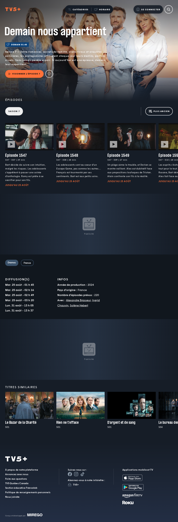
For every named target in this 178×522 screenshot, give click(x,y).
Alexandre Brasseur (78, 300)
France (27, 262)
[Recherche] (168, 9)
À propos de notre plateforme (21, 469)
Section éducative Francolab (21, 487)
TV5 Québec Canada (16, 483)
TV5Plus (12, 9)
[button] (78, 9)
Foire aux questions (16, 478)
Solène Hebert (79, 305)
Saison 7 (14, 111)
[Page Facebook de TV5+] (70, 474)
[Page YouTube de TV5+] (82, 474)
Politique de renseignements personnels (27, 492)
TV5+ (76, 484)
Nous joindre (12, 496)
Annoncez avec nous (16, 474)
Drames (12, 262)
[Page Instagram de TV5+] (76, 474)
